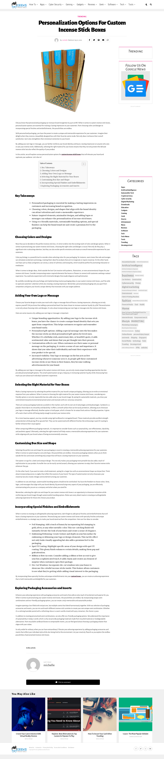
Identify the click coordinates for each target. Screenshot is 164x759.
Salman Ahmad (28, 738)
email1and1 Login (142, 290)
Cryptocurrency (127, 196)
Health (142, 304)
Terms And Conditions (60, 747)
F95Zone (136, 293)
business (128, 275)
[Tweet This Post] (94, 40)
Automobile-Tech (127, 193)
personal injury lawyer (141, 334)
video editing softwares (128, 347)
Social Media (126, 341)
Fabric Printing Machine (130, 297)
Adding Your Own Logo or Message (57, 173)
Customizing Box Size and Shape (56, 179)
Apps (42, 4)
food (136, 304)
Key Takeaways (48, 167)
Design (138, 283)
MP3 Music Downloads (127, 331)
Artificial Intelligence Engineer (130, 269)
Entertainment (127, 293)
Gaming (69, 4)
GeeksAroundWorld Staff (135, 736)
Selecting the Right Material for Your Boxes (60, 176)
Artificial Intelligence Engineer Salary (131, 271)
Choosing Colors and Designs (54, 170)
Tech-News (125, 236)
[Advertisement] (135, 140)
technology (137, 341)
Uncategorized (126, 245)
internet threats (127, 317)
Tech (122, 4)
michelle (64, 40)
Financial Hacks (127, 304)
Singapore (142, 337)
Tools (130, 4)
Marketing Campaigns (130, 325)
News (123, 225)
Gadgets (80, 4)
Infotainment (126, 222)
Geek (101, 4)
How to (32, 4)
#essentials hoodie (128, 262)
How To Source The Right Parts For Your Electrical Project (134, 313)
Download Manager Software (129, 290)
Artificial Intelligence (128, 190)
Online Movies (127, 334)
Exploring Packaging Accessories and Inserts (60, 185)
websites (144, 348)
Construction (136, 279)
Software (112, 4)
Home (125, 308)
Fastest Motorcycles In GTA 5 (140, 300)
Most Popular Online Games (129, 328)
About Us (31, 747)
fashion (126, 300)
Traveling (125, 344)
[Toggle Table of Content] (82, 164)
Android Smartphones (142, 261)
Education (125, 207)
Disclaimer (71, 747)
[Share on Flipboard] (99, 40)
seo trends (125, 337)
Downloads (125, 204)
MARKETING (137, 321)
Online (137, 331)
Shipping (134, 337)
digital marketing (130, 287)
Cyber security (55, 4)
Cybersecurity (128, 283)
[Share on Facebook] (89, 40)
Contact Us (38, 747)
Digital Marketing (127, 202)
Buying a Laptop (139, 275)
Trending (124, 242)
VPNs (138, 348)
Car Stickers (126, 279)
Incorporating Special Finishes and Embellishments (63, 182)
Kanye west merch (140, 317)
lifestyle (126, 321)
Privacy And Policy (48, 747)
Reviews (91, 4)
